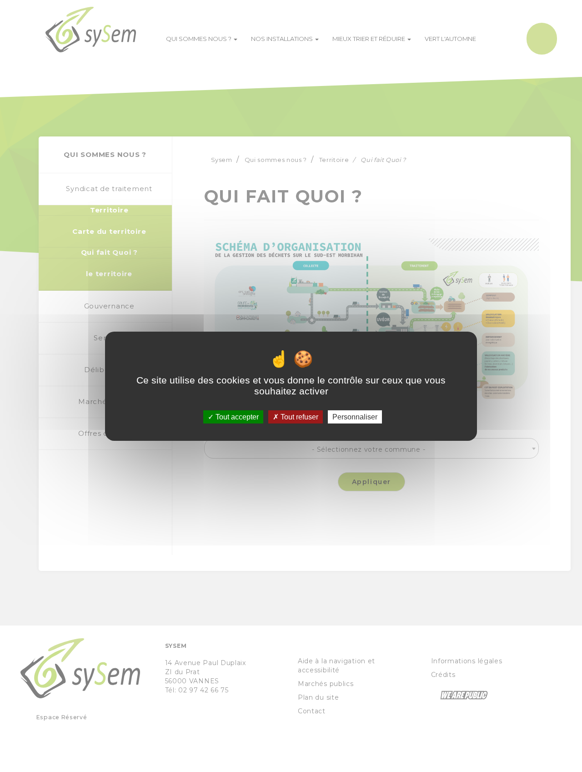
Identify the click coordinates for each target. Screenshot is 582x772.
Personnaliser (354, 416)
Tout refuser (298, 416)
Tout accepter (236, 416)
